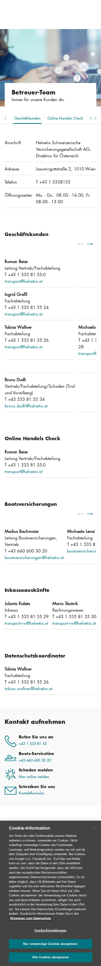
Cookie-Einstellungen (50, 930)
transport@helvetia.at (23, 281)
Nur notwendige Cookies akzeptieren (50, 944)
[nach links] (83, 244)
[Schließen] (93, 828)
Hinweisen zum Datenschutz (30, 918)
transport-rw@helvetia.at (26, 623)
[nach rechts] (92, 244)
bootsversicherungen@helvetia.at (34, 557)
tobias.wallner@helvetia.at (28, 688)
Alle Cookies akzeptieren (50, 957)
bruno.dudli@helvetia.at (26, 406)
